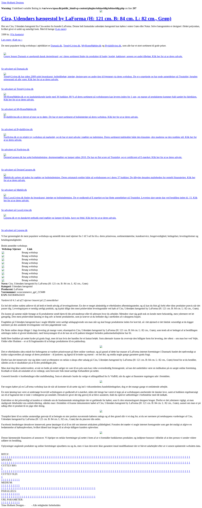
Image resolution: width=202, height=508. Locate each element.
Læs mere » (7, 39)
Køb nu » (17, 39)
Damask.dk (56, 45)
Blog (28, 505)
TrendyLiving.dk (71, 45)
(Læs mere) (60, 29)
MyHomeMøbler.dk (91, 45)
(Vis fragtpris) (17, 34)
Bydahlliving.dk (113, 45)
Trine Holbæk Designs (12, 2)
